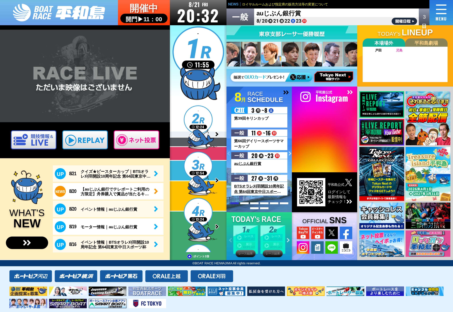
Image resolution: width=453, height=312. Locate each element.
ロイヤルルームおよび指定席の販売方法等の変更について (285, 4)
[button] (289, 154)
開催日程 (404, 21)
